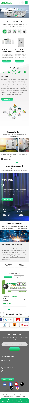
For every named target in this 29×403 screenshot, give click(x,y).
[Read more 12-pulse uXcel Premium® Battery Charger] (21, 42)
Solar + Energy (6, 77)
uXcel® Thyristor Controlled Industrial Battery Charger (7, 51)
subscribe (14, 352)
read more (6, 61)
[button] (9, 15)
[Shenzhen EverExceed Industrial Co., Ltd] (6, 2)
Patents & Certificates (11, 244)
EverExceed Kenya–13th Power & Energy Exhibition (14, 303)
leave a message (14, 400)
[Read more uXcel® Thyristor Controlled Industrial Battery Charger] (8, 42)
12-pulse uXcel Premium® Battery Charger (20, 51)
